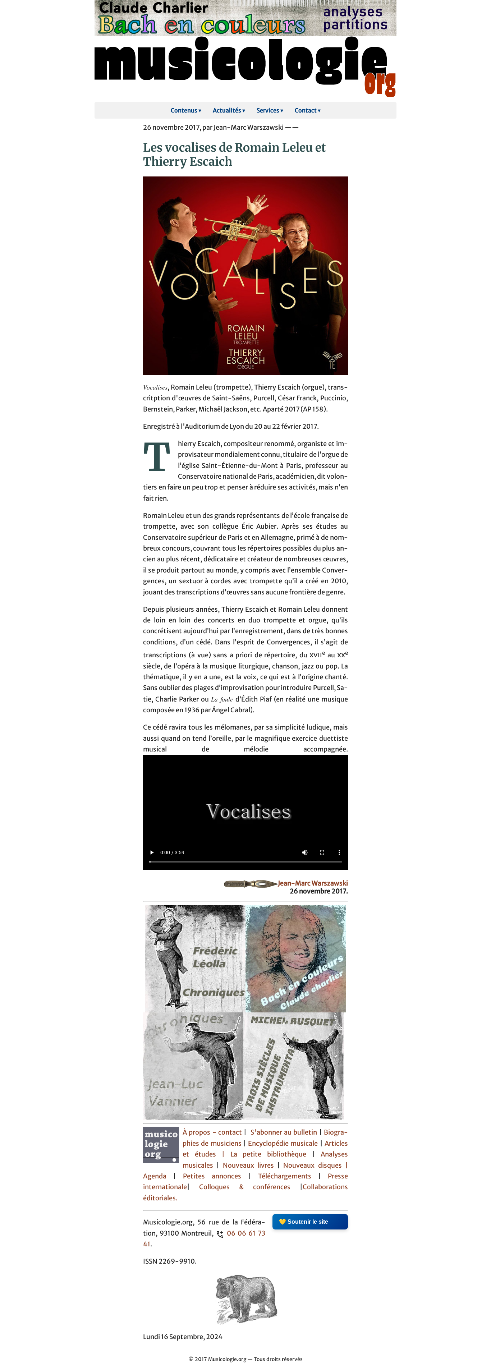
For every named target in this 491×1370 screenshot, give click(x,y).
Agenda (158, 1176)
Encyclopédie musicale (283, 1144)
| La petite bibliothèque (264, 1154)
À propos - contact (212, 1132)
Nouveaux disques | (315, 1165)
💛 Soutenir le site (303, 1222)
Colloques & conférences (240, 1187)
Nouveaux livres (250, 1165)
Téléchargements (284, 1176)
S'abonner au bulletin (284, 1132)
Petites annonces (215, 1176)
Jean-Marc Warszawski (313, 883)
